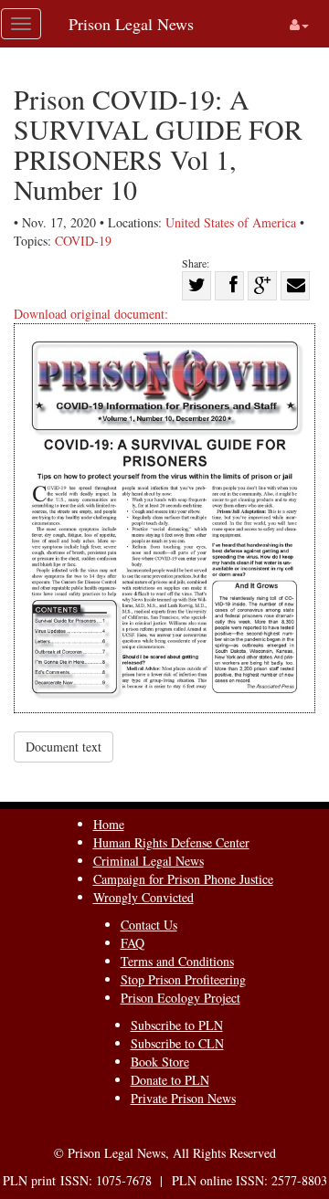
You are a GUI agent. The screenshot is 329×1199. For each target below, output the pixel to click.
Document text (63, 746)
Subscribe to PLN (177, 1025)
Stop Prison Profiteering (183, 979)
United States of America (230, 222)
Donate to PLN (170, 1080)
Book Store (160, 1061)
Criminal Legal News (148, 860)
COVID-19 (83, 240)
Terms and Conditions (177, 961)
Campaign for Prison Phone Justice (183, 879)
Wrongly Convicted (143, 897)
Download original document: (91, 313)
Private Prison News (183, 1098)
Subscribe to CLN (177, 1043)
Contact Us (149, 924)
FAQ (132, 943)
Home (108, 824)
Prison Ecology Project (180, 997)
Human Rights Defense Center (171, 842)
